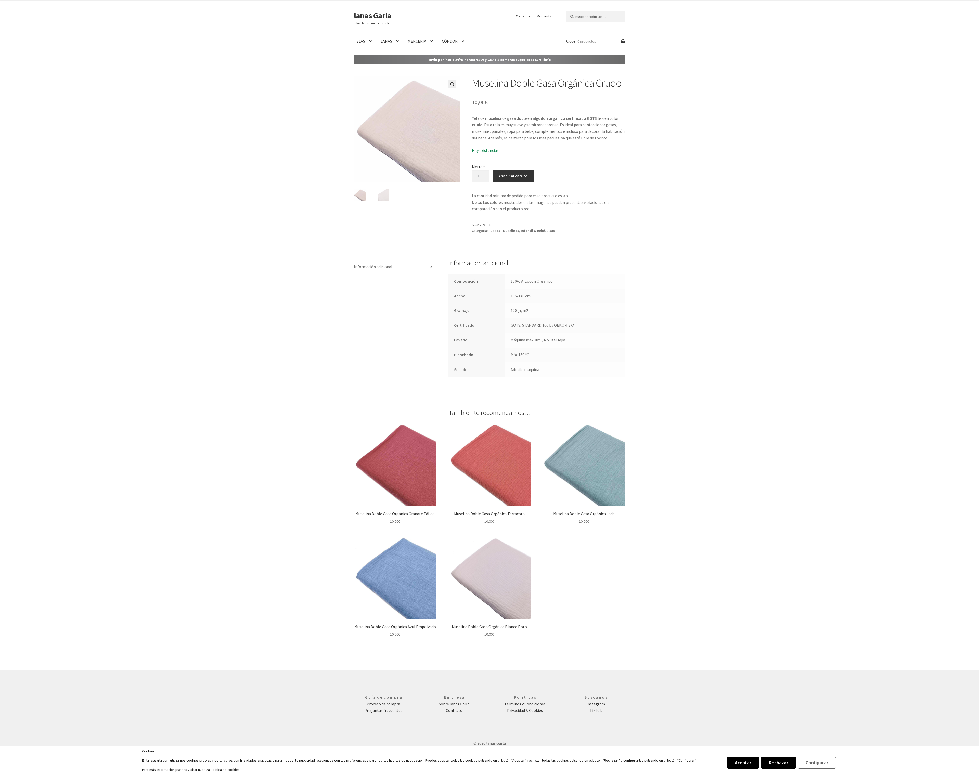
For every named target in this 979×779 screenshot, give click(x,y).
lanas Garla (372, 15)
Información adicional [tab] (373, 266)
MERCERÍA (417, 41)
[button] (452, 84)
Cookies (536, 710)
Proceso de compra (383, 703)
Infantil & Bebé (533, 230)
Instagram (595, 703)
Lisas (551, 230)
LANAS (386, 41)
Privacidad (516, 710)
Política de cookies (225, 769)
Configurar (817, 763)
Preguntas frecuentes (383, 710)
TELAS (359, 41)
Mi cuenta (544, 16)
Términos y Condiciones (525, 703)
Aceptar (743, 763)
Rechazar (778, 763)
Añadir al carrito (513, 175)
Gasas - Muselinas (504, 230)
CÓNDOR (450, 41)
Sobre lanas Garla (454, 703)
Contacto (523, 16)
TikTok (596, 710)
